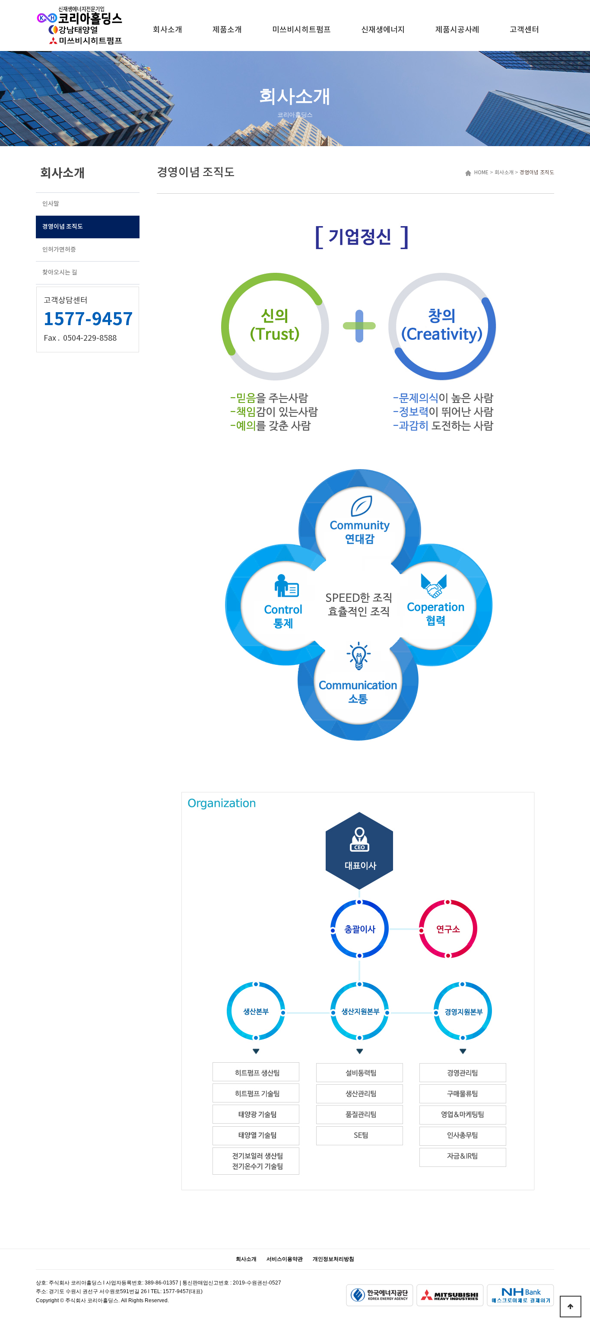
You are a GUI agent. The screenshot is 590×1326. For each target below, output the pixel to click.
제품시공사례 (457, 30)
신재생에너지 (383, 30)
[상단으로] (570, 1306)
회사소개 (167, 30)
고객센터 (524, 30)
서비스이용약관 (284, 1259)
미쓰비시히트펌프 (301, 30)
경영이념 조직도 (537, 173)
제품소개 (227, 30)
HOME (480, 173)
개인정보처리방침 (333, 1259)
